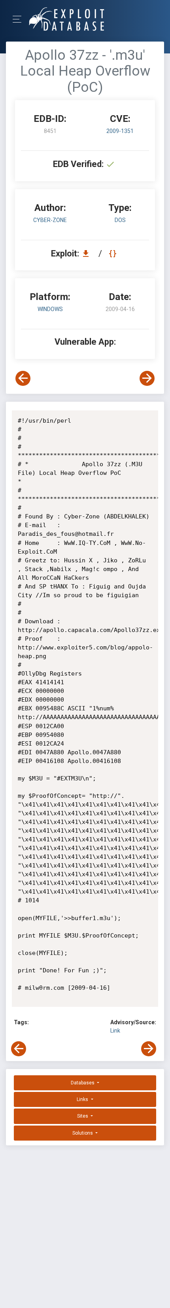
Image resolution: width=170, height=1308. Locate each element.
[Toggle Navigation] (19, 19)
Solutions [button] (83, 1133)
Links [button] (83, 1099)
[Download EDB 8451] (87, 253)
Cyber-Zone (50, 220)
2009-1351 (120, 131)
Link (115, 1030)
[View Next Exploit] (147, 378)
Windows (50, 309)
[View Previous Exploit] (22, 378)
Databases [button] (83, 1083)
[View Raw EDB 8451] (113, 253)
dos (120, 220)
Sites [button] (83, 1116)
